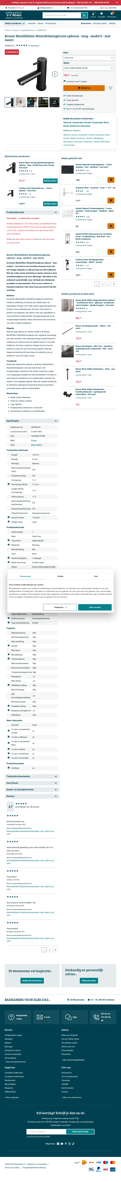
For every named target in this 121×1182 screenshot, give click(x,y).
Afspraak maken (100, 23)
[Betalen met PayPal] (98, 1169)
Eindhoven (75, 126)
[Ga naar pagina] (55, 949)
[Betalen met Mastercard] (112, 1162)
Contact (64, 1091)
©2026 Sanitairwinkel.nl (15, 1164)
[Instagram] (69, 1143)
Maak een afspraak (69, 1035)
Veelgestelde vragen (21, 1017)
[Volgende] (55, 74)
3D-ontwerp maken (69, 1042)
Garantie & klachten (13, 1054)
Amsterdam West (100, 122)
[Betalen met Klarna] (105, 1169)
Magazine (9, 1088)
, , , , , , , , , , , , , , (86, 140)
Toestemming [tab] (25, 576)
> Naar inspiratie (12, 1097)
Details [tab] (60, 576)
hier (13, 239)
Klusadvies (66, 1054)
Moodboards (10, 1080)
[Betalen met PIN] (91, 1169)
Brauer (34, 440)
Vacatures (65, 1080)
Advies (40, 23)
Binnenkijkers (10, 1084)
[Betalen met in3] (112, 1169)
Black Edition (36, 444)
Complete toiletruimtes (14, 1076)
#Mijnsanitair (10, 1091)
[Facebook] (58, 1143)
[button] (110, 88)
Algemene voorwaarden (37, 1164)
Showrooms (86, 23)
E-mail (47, 1017)
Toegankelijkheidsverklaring (34, 1167)
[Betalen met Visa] (98, 1162)
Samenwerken (67, 1088)
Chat (75, 1017)
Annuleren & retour (12, 1050)
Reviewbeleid (10, 1058)
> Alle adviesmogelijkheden (73, 1060)
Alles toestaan (95, 607)
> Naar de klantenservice (15, 1061)
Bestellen (9, 1039)
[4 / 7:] (43, 102)
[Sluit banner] (117, 3)
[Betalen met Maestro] (105, 1162)
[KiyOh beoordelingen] (77, 1162)
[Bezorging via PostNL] (84, 1162)
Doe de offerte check (70, 1039)
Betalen (8, 1042)
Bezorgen (9, 1046)
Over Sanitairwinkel (69, 1076)
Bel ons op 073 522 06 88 (106, 1017)
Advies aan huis (68, 1046)
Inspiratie (32, 23)
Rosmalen (85, 126)
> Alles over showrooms (71, 1097)
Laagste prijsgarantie (75, 104)
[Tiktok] (73, 1143)
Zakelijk (112, 23)
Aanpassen (58, 607)
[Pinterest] (65, 1143)
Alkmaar (67, 122)
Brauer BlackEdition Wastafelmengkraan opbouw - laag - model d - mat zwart (30, 832)
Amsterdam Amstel (81, 122)
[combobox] (62, 15)
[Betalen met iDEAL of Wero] (91, 1162)
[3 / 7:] (32, 102)
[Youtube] (61, 1143)
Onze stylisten (67, 1050)
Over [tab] (96, 576)
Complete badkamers (14, 1072)
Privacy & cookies (12, 1167)
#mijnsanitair (50, 23)
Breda (66, 126)
